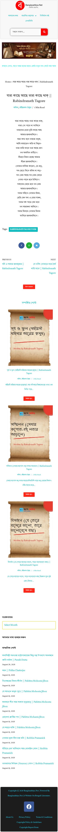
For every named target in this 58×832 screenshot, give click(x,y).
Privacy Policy (24, 817)
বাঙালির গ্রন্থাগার (28, 16)
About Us (9, 817)
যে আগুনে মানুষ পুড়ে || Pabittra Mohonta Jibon (24, 691)
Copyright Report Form (29, 827)
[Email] (37, 245)
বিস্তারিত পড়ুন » (27, 399)
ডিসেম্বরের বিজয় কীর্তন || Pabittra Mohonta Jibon (25, 681)
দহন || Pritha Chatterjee (13, 670)
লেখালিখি (29, 21)
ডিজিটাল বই (44, 16)
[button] (29, 15)
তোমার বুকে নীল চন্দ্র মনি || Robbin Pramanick (23, 738)
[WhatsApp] (29, 245)
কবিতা (16, 108)
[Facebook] (21, 245)
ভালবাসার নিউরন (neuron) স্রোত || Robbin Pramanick (28, 764)
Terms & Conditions (44, 817)
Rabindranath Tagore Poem (23, 229)
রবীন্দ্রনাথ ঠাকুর (25, 108)
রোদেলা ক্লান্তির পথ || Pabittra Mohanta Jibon (23, 717)
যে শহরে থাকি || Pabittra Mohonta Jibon (21, 728)
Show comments (29, 286)
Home (8, 82)
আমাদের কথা (13, 16)
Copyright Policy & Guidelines (29, 822)
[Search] (44, 32)
